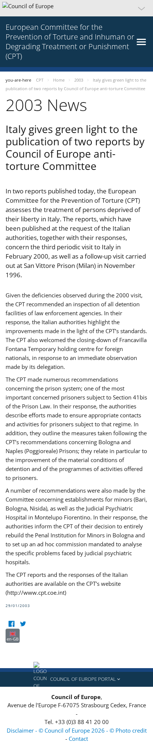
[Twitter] (23, 624)
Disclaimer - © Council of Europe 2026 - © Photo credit (77, 730)
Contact (78, 738)
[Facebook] (11, 624)
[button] (76, 8)
